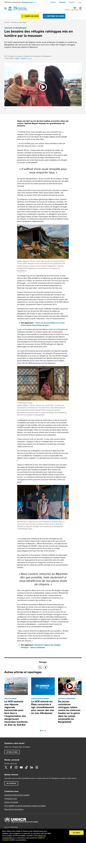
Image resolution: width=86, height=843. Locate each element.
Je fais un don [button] (12, 752)
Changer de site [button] (27, 2)
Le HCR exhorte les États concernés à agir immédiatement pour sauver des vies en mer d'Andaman (42, 707)
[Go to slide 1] (41, 731)
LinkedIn (31, 767)
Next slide (66, 242)
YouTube (21, 767)
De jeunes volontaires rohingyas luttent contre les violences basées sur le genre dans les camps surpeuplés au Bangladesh (69, 712)
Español (71, 2)
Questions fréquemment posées (16, 795)
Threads (36, 767)
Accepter (76, 832)
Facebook (11, 767)
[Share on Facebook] (45, 667)
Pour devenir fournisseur (14, 809)
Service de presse (11, 802)
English (53, 2)
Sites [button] (80, 10)
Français (62, 2)
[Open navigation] (5, 8)
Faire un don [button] (75, 10)
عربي (80, 2)
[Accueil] (15, 9)
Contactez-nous (10, 798)
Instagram (16, 767)
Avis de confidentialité (11, 827)
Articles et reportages (19, 22)
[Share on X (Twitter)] (40, 667)
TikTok (26, 767)
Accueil (6, 22)
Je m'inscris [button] (11, 783)
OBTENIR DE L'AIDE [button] (55, 16)
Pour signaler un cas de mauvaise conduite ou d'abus (25, 805)
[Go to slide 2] (43, 731)
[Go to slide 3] (46, 731)
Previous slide (19, 242)
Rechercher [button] (67, 10)
